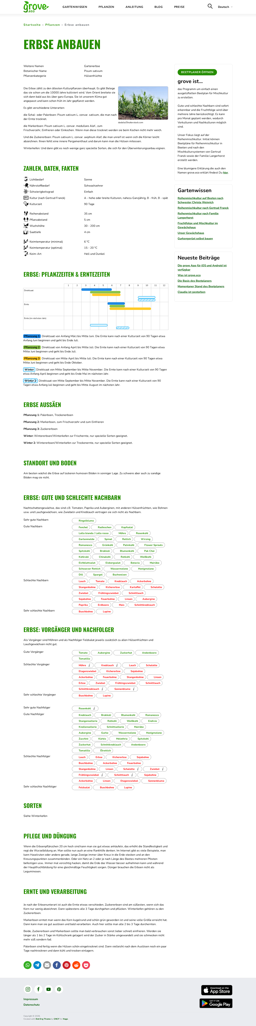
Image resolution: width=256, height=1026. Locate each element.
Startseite (32, 25)
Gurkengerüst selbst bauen (195, 238)
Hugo (65, 1019)
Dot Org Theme (43, 1019)
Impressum (31, 999)
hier (225, 173)
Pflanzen (106, 7)
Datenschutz (32, 1005)
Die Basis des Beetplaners (195, 281)
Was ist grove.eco (189, 275)
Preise (179, 7)
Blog (158, 7)
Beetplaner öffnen (197, 72)
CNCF (56, 1019)
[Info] (89, 665)
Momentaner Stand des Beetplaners (201, 286)
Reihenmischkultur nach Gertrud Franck (203, 208)
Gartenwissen (75, 7)
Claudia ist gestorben (191, 292)
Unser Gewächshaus (191, 233)
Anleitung (134, 7)
